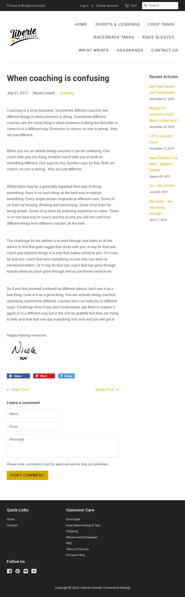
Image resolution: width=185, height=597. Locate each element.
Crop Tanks (161, 24)
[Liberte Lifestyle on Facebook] (9, 572)
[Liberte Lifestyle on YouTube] (34, 572)
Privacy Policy (75, 555)
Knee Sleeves (159, 37)
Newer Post (104, 389)
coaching (67, 93)
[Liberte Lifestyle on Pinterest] (17, 572)
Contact (12, 525)
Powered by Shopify (116, 587)
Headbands (130, 50)
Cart (134, 5)
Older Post (19, 389)
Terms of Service (77, 549)
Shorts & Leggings (117, 24)
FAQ (69, 543)
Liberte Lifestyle (91, 587)
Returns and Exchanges (81, 537)
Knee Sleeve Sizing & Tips (83, 525)
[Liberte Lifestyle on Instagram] (25, 572)
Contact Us (164, 50)
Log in (84, 5)
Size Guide (73, 519)
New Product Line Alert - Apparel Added (163, 164)
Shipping (72, 531)
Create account (107, 5)
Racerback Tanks (114, 37)
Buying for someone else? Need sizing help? (163, 114)
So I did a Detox (162, 185)
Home (81, 24)
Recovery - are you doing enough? (160, 207)
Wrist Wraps (94, 50)
